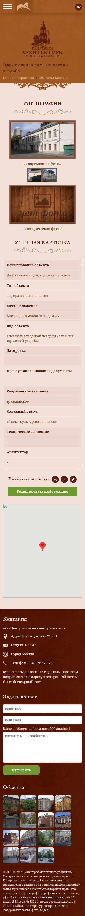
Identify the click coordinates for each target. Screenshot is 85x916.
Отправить (21, 770)
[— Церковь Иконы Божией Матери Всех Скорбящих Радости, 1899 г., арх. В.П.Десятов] (11, 838)
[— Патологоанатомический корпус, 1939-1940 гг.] (46, 820)
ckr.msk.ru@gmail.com (22, 681)
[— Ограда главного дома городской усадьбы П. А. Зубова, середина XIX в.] (11, 820)
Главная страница (18, 77)
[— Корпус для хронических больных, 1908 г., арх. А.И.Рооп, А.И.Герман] (46, 803)
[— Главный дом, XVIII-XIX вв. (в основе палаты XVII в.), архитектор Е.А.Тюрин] (11, 803)
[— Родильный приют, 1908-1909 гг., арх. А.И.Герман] (63, 820)
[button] (42, 546)
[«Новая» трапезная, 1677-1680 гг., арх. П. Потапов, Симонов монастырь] (28, 855)
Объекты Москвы (53, 77)
